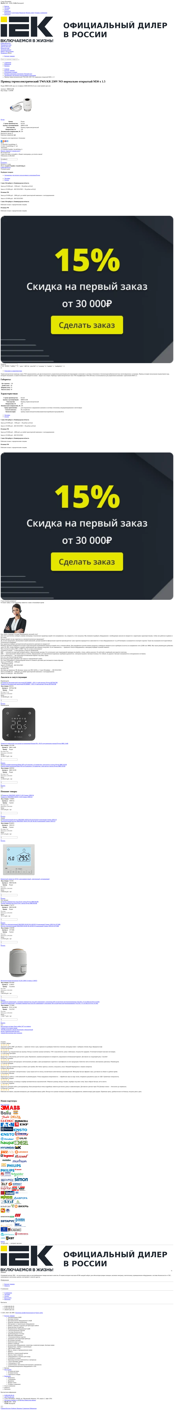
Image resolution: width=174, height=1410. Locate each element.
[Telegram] (7, 141)
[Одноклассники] (3, 141)
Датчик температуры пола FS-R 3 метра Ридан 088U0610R (19, 903)
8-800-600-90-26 (6, 43)
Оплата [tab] (6, 180)
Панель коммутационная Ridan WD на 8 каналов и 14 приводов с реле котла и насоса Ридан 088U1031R (33, 766)
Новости (7, 1285)
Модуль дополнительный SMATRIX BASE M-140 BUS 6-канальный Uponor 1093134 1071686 (30, 926)
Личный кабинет (6, 50)
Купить (3, 703)
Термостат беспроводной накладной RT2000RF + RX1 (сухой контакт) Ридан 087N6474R (28, 684)
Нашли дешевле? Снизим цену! (10, 151)
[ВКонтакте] (1, 141)
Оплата (6, 1296)
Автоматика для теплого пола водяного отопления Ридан (22, 175)
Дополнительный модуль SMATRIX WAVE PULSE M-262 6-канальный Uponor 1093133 (28, 821)
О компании (8, 1293)
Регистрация (10, 51)
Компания (7, 1376)
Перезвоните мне (6, 45)
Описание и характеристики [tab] (13, 371)
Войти (3, 51)
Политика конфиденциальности (25, 1312)
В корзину (4, 162)
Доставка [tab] (7, 178)
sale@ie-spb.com (6, 46)
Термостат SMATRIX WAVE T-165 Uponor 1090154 (16, 797)
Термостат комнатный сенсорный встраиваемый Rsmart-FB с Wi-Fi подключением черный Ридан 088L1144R (34, 743)
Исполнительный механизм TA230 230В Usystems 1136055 (19, 980)
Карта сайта (39, 1312)
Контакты (7, 1299)
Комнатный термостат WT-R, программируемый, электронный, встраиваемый (25, 879)
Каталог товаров (9, 1284)
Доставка (7, 1294)
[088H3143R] (22, 116)
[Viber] (5, 141)
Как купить (7, 1297)
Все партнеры (5, 1104)
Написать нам (5, 48)
